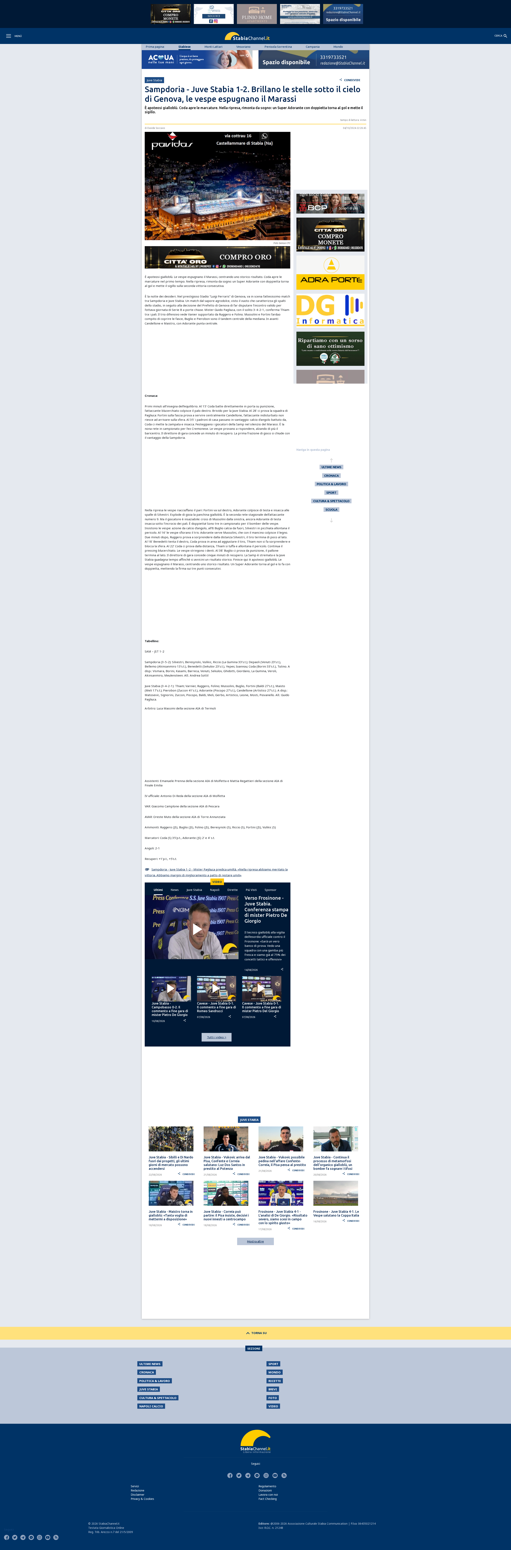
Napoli (214, 890)
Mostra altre (255, 1241)
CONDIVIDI (349, 80)
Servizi (135, 1486)
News (175, 890)
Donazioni (265, 1490)
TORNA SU (256, 1333)
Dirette (232, 890)
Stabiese (184, 46)
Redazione (137, 1490)
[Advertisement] (217, 359)
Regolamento (267, 1486)
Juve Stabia (194, 890)
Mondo (338, 46)
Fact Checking (267, 1499)
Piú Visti (251, 890)
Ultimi (158, 890)
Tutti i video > (216, 1037)
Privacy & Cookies (142, 1499)
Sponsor (270, 890)
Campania (313, 46)
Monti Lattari (213, 46)
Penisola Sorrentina (278, 46)
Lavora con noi (268, 1494)
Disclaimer (137, 1494)
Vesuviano (243, 46)
